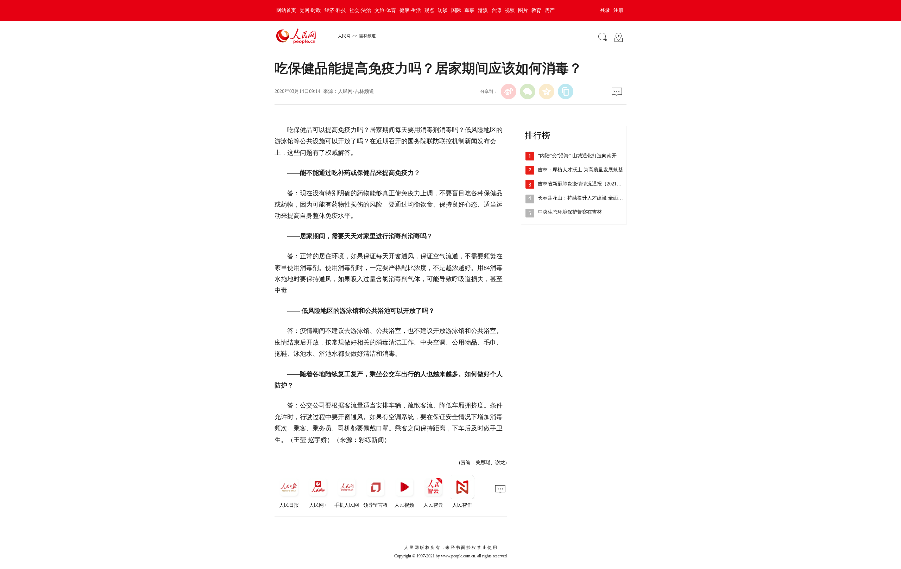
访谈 (443, 10)
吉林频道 (367, 35)
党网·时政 (310, 10)
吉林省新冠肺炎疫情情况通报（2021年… (582, 183)
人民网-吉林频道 (356, 91)
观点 (429, 10)
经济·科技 (335, 10)
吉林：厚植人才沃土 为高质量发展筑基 (580, 169)
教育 (536, 10)
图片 (523, 10)
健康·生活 (410, 10)
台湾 (496, 10)
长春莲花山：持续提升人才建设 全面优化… (585, 198)
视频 (510, 10)
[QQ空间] (546, 91)
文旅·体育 (385, 10)
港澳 (483, 10)
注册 (618, 10)
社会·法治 (360, 10)
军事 (469, 10)
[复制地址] (565, 91)
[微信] (527, 91)
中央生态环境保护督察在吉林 (570, 212)
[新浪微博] (508, 91)
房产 (550, 10)
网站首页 (286, 10)
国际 (456, 10)
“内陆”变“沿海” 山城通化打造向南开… (580, 155)
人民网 (344, 35)
